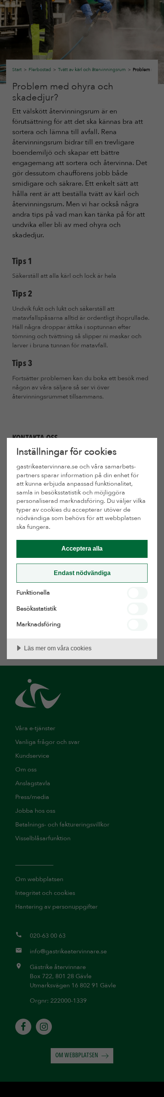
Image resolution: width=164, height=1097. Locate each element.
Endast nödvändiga (82, 572)
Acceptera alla (82, 548)
